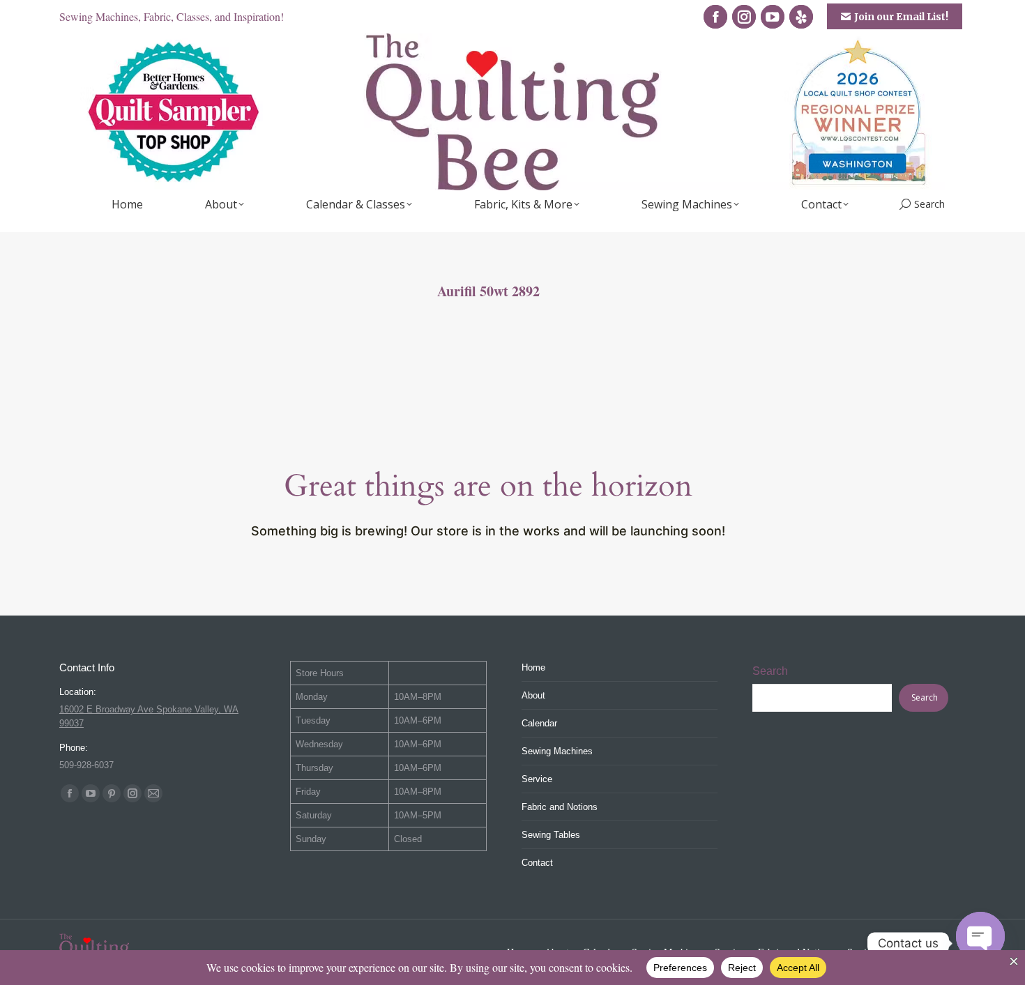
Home (533, 667)
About (533, 695)
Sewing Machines (557, 751)
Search (770, 671)
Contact (537, 862)
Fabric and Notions (560, 807)
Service (537, 779)
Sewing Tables (551, 835)
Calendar (539, 723)
